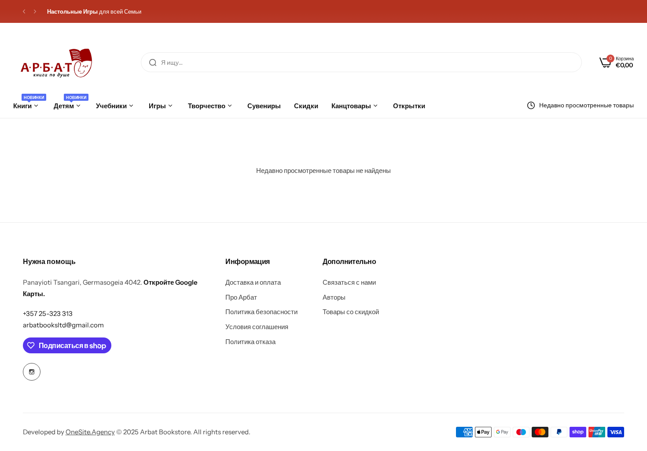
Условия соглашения (256, 327)
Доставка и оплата (253, 282)
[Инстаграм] (31, 372)
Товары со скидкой (351, 312)
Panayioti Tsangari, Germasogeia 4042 (81, 282)
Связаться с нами (349, 282)
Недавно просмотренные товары (586, 105)
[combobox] (361, 62)
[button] (24, 12)
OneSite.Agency (90, 432)
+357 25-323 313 (48, 313)
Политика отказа (250, 341)
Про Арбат (241, 297)
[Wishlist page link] (9, 27)
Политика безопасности (261, 312)
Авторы (334, 297)
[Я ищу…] (152, 62)
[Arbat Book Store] (56, 62)
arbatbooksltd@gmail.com (63, 325)
